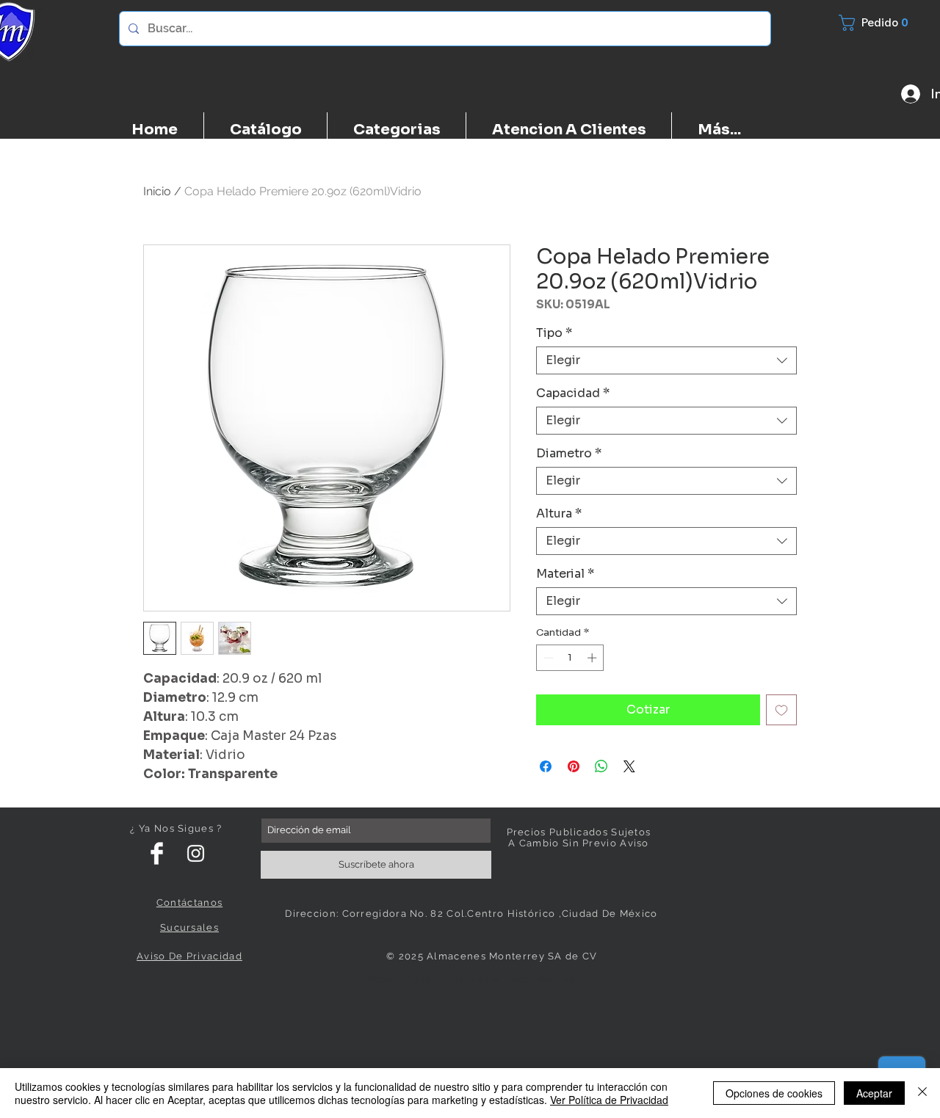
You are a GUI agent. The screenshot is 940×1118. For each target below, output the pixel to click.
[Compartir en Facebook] (545, 766)
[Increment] (593, 657)
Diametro (568, 453)
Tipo (554, 333)
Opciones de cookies (774, 1093)
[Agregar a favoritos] (781, 709)
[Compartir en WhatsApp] (601, 766)
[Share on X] (629, 766)
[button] (882, 23)
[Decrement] (547, 657)
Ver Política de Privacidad (609, 1099)
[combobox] (666, 360)
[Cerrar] (922, 1093)
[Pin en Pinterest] (573, 766)
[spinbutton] (570, 657)
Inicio (157, 191)
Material (565, 574)
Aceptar (874, 1093)
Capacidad (573, 393)
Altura (559, 514)
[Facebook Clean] (156, 853)
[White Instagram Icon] (195, 853)
